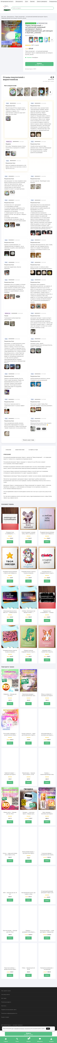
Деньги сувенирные (42, 1)
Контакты (3, 1005)
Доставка (3, 998)
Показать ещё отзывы (28, 440)
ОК (48, 1028)
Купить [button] (10, 541)
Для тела (3, 16)
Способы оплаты (5, 994)
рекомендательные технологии (22, 1028)
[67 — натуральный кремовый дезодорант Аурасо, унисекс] (46, 39)
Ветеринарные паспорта (7, 1)
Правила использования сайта (8, 1009)
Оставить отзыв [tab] (33, 449)
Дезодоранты (19, 1)
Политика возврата (6, 1002)
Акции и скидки (5, 1017)
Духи (26, 1)
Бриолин (32, 1)
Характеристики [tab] (19, 449)
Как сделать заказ (6, 990)
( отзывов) (35, 45)
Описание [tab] (8, 449)
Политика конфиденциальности (9, 1013)
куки (12, 1028)
